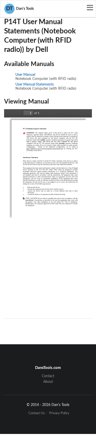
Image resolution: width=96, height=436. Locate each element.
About (48, 382)
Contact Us (36, 413)
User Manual (25, 75)
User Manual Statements (34, 84)
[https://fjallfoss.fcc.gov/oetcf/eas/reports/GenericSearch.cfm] (44, 149)
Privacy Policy (59, 413)
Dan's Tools (20, 8)
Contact (48, 376)
